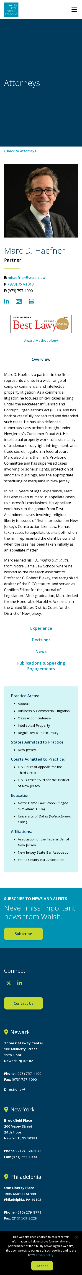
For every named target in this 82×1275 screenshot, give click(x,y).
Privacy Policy (44, 1255)
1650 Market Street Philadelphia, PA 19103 (22, 1193)
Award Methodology (41, 340)
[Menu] (74, 9)
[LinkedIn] (19, 983)
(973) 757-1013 (21, 284)
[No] (76, 1237)
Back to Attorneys (21, 151)
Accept (42, 1265)
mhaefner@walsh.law (27, 277)
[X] (8, 983)
